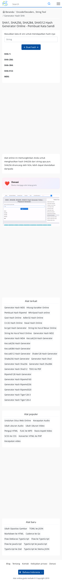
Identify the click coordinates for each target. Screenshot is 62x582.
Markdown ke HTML (14, 533)
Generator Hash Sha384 (40, 364)
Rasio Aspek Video (43, 430)
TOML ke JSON (36, 528)
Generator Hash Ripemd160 (17, 379)
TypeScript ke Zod (13, 549)
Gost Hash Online (12, 317)
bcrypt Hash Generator (15, 328)
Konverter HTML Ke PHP (30, 436)
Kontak (25, 563)
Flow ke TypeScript (40, 538)
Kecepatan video (12, 441)
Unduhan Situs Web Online (17, 420)
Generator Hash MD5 (14, 307)
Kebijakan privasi (39, 563)
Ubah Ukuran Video (35, 425)
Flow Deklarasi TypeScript (16, 538)
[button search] (49, 3)
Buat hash (31, 47)
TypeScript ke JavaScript (35, 544)
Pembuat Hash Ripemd (15, 312)
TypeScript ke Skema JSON (36, 549)
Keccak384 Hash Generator (17, 348)
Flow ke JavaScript (13, 544)
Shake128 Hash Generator (44, 353)
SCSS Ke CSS (10, 436)
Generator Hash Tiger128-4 (17, 400)
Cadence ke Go (33, 533)
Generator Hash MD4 (14, 338)
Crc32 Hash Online (13, 323)
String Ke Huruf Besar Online (42, 328)
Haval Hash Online (33, 323)
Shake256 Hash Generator (17, 358)
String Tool (41, 11)
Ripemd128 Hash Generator (17, 374)
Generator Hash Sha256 (15, 364)
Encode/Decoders (25, 11)
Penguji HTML (11, 430)
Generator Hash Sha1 (41, 358)
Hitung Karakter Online (38, 307)
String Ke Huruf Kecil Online (18, 333)
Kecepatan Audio (41, 420)
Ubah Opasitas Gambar (15, 528)
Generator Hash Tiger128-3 (17, 394)
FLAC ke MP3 (26, 430)
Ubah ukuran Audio (13, 425)
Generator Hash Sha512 (15, 369)
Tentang (16, 563)
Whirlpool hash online (39, 312)
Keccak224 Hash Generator (39, 338)
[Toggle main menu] (58, 3)
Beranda (9, 11)
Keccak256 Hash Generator (17, 343)
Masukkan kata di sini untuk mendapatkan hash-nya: (30, 33)
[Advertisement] (31, 118)
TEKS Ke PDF (35, 369)
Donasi (52, 563)
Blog (8, 563)
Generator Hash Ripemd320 (17, 389)
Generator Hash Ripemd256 (17, 384)
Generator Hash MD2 (43, 333)
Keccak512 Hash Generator (17, 353)
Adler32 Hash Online (33, 317)
